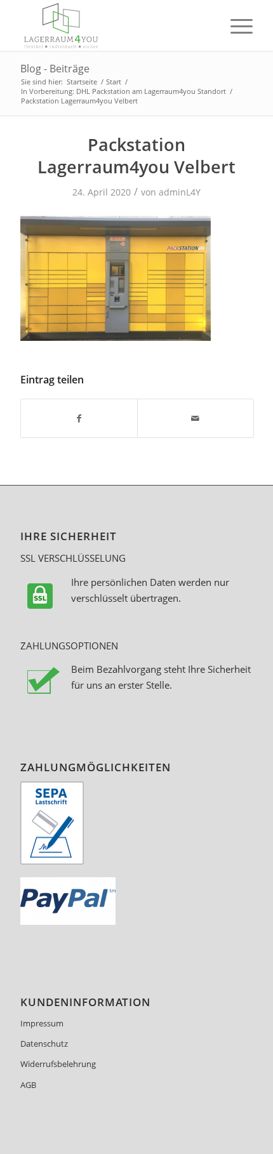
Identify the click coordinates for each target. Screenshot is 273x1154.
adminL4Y (180, 192)
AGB (28, 1085)
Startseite (82, 81)
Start (113, 81)
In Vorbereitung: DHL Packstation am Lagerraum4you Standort (123, 91)
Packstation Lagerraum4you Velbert (136, 155)
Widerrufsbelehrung (58, 1064)
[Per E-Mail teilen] (195, 418)
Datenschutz (44, 1043)
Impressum (41, 1023)
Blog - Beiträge (55, 69)
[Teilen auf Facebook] (79, 418)
